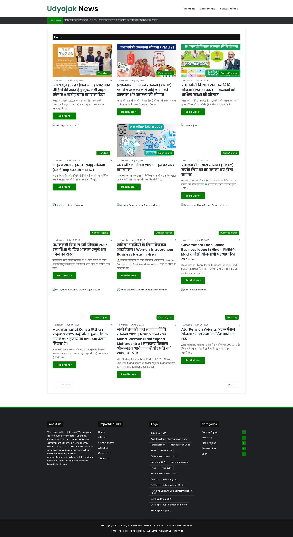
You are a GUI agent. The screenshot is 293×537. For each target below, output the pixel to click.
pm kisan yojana (180, 462)
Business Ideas (210, 448)
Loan (204, 453)
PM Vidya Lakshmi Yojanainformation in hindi (171, 492)
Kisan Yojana (207, 8)
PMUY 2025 (166, 467)
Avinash (187, 324)
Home (101, 432)
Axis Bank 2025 (158, 433)
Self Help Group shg (161, 510)
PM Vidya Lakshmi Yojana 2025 (167, 485)
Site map (103, 458)
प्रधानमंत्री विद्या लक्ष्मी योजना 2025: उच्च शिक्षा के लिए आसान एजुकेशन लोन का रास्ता (80, 249)
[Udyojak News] (72, 9)
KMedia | (149, 525)
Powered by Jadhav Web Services (173, 525)
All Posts (103, 437)
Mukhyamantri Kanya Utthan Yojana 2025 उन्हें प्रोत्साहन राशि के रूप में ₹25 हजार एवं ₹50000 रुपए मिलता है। (80, 336)
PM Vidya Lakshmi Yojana (164, 479)
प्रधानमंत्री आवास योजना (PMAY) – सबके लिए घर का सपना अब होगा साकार (209, 170)
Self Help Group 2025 (161, 499)
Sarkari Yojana (229, 8)
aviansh (59, 80)
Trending (189, 8)
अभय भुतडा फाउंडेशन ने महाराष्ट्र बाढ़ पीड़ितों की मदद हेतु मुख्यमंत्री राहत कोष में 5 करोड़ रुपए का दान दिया (81, 90)
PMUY (153, 467)
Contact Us (104, 453)
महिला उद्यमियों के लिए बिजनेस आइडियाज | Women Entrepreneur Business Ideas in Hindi (145, 249)
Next (230, 384)
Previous (65, 384)
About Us (103, 448)
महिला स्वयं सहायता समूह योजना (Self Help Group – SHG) (79, 167)
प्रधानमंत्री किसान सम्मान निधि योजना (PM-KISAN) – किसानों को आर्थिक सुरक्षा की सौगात (208, 90)
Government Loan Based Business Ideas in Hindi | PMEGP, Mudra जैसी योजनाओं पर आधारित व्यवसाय (208, 251)
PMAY (153, 450)
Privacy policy (106, 442)
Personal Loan (158, 444)
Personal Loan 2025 (180, 444)
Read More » (64, 116)
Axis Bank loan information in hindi (169, 439)
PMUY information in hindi (164, 473)
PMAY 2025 (166, 450)
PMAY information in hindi (164, 456)
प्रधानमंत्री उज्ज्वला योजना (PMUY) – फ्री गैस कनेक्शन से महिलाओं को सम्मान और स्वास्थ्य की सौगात (146, 90)
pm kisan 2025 (158, 462)
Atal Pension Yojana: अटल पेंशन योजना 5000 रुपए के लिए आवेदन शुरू (208, 334)
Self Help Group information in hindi (169, 504)
